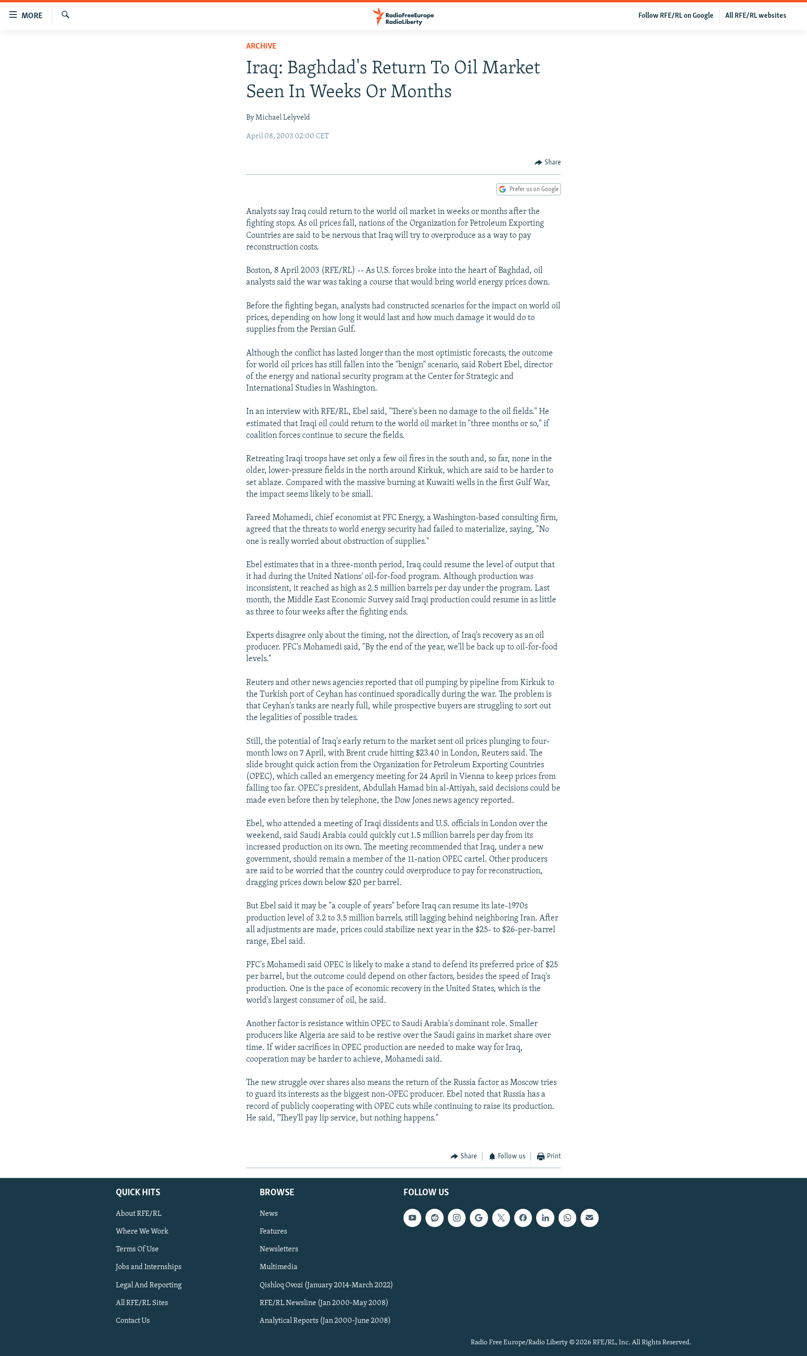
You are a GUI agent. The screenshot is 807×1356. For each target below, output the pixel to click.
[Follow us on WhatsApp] (567, 1218)
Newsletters (279, 1249)
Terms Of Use (137, 1249)
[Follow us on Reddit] (434, 1218)
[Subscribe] (589, 1218)
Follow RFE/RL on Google (676, 16)
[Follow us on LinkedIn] (545, 1218)
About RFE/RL (139, 1214)
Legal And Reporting (149, 1285)
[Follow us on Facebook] (523, 1218)
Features (273, 1231)
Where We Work (142, 1231)
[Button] (548, 163)
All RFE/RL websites (755, 16)
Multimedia (278, 1267)
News (269, 1214)
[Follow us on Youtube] (412, 1218)
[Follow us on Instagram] (457, 1218)
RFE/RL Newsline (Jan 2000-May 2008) (324, 1302)
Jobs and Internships (149, 1267)
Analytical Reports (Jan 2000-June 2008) (325, 1320)
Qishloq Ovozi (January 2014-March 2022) (326, 1285)
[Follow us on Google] (479, 1218)
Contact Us (133, 1320)
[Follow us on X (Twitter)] (501, 1218)
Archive (261, 47)
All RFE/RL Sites (142, 1302)
